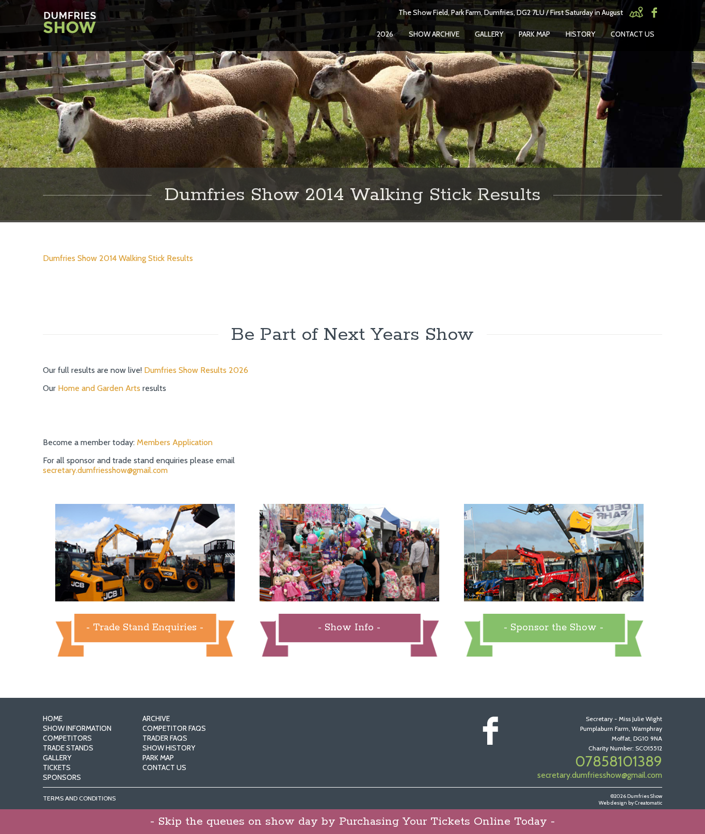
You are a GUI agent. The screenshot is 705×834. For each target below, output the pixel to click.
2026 (385, 34)
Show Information (77, 728)
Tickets (57, 767)
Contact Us (632, 34)
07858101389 (618, 761)
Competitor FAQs (174, 728)
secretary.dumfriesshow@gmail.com (105, 470)
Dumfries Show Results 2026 (196, 370)
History (580, 34)
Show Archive (434, 34)
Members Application (175, 442)
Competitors (67, 738)
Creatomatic (648, 802)
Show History (168, 748)
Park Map (534, 34)
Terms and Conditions (79, 798)
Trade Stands (68, 748)
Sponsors (62, 777)
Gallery (489, 34)
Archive (156, 718)
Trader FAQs (164, 738)
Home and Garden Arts (99, 388)
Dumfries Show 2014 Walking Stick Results (118, 258)
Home (52, 718)
